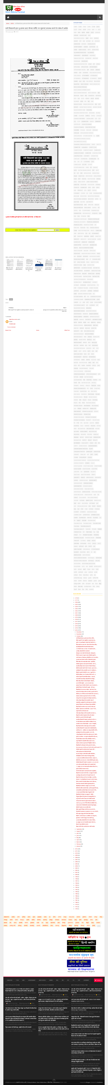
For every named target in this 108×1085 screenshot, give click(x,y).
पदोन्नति (79, 580)
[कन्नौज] (62, 917)
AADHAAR (97, 32)
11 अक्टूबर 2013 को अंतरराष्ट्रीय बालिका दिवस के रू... (87, 766)
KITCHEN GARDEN (78, 296)
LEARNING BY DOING (96, 296)
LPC (87, 305)
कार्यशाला (76, 575)
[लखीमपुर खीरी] (16, 925)
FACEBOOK (94, 213)
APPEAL (98, 64)
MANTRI (76, 319)
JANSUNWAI (83, 290)
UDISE (12, 23)
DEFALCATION (87, 173)
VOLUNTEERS (77, 566)
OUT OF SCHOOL (88, 377)
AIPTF (89, 49)
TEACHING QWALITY (79, 529)
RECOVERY (76, 431)
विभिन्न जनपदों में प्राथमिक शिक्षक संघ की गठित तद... (86, 781)
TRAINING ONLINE (89, 537)
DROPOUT (80, 190)
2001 (76, 872)
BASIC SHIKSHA (84, 84)
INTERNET (76, 285)
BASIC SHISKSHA (92, 92)
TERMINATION (77, 532)
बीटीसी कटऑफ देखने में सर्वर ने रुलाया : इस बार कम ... (86, 668)
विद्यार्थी (75, 589)
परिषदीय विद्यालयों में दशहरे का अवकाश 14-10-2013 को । (87, 762)
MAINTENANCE (77, 313)
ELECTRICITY (89, 201)
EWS (80, 210)
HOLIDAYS (85, 256)
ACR (84, 41)
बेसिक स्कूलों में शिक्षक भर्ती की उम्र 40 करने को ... (86, 809)
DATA (75, 170)
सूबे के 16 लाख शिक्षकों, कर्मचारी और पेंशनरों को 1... (86, 642)
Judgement (86, 980)
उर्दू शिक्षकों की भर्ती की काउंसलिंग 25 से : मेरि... (85, 732)
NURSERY (88, 365)
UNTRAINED (83, 543)
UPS (86, 546)
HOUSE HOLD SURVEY (95, 256)
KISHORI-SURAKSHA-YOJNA (84, 293)
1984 (76, 898)
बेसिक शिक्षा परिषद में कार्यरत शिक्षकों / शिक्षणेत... (85, 680)
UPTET (90, 546)
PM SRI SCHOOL (93, 397)
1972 (76, 906)
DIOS (75, 181)
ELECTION (76, 201)
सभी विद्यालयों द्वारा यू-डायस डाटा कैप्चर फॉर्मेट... (85, 638)
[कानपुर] (67, 917)
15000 (84, 26)
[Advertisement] (37, 46)
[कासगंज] (81, 917)
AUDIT (99, 78)
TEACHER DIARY (91, 520)
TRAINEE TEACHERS (87, 534)
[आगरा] (31, 917)
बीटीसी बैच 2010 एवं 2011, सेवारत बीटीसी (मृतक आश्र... (87, 760)
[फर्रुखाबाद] (60, 920)
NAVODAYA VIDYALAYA (79, 348)
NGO (85, 354)
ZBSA (93, 569)
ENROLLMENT (87, 207)
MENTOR (76, 328)
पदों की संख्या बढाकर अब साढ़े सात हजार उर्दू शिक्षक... (86, 770)
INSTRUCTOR (96, 276)
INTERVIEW (83, 285)
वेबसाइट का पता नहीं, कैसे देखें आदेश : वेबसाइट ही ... (86, 653)
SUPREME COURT (95, 514)
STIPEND (91, 509)
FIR (95, 224)
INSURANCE (90, 279)
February (79, 844)
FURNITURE (98, 230)
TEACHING (76, 526)
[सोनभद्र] (85, 925)
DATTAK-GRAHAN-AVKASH (84, 170)
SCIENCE (87, 463)
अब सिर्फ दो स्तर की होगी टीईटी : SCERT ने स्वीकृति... (86, 723)
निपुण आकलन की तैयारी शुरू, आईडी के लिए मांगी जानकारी (18, 1027)
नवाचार (75, 580)
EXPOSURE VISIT (87, 213)
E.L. (87, 193)
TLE (94, 532)
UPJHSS (76, 546)
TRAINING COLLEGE (79, 537)
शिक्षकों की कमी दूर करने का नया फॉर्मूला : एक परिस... (86, 777)
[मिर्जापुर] (66, 923)
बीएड (100, 583)
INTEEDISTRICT (78, 282)
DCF (78, 173)
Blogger (88, 1082)
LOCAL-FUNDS (97, 302)
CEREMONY (98, 121)
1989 (76, 893)
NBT (94, 348)
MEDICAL (93, 322)
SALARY (91, 448)
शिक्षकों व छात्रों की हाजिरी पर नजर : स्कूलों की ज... (86, 672)
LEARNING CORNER (78, 299)
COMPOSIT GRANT (88, 150)
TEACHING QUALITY (86, 526)
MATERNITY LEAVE (97, 319)
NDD (93, 351)
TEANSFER (88, 529)
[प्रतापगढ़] (48, 920)
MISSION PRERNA (89, 334)
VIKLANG (97, 560)
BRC (89, 101)
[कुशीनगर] (87, 917)
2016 (76, 623)
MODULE (89, 339)
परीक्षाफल (85, 580)
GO (89, 233)
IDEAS (87, 262)
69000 (87, 32)
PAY (79, 382)
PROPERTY (88, 420)
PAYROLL (82, 385)
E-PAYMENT (76, 193)
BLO (79, 98)
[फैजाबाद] (73, 920)
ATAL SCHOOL (77, 75)
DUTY (89, 190)
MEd (88, 322)
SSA (78, 509)
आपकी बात (91, 572)
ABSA (91, 38)
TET (84, 532)
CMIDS (93, 144)
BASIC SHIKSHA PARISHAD (80, 87)
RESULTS (95, 440)
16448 (88, 26)
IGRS (84, 265)
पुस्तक (99, 580)
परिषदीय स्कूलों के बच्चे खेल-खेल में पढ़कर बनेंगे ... (85, 749)
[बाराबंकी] (23, 923)
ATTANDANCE (94, 75)
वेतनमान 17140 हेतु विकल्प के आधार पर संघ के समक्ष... (87, 779)
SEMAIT (93, 474)
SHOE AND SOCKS (89, 489)
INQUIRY (84, 273)
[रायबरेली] (101, 923)
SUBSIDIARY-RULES (92, 512)
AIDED (75, 49)
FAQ (79, 216)
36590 (84, 29)
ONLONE (91, 368)
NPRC (90, 362)
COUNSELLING (92, 158)
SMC (75, 503)
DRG (75, 190)
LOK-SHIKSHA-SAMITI (79, 305)
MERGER (82, 328)
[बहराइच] (8, 923)
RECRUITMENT (83, 431)
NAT (90, 345)
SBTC (91, 454)
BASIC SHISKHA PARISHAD (80, 92)
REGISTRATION (92, 431)
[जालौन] (30, 920)
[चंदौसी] (18, 920)
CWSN (87, 167)
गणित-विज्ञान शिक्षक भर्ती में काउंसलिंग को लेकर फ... (86, 713)
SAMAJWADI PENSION (79, 451)
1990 (76, 891)
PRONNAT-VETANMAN (79, 420)
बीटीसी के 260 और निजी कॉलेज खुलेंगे (83, 717)
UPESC (89, 543)
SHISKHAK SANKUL (87, 486)
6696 (75, 32)
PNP (80, 400)
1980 (76, 902)
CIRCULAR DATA (78, 135)
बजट (93, 583)
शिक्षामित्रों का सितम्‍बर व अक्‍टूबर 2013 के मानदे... (85, 785)
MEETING (95, 325)
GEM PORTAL (81, 233)
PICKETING (97, 388)
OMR (98, 365)
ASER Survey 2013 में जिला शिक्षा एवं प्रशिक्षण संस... (86, 802)
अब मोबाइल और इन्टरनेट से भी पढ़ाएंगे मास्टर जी (85, 775)
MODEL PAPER (82, 339)
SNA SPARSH (85, 503)
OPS (99, 374)
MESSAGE (87, 328)
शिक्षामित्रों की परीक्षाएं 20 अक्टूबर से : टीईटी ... (85, 794)
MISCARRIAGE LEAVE (89, 331)
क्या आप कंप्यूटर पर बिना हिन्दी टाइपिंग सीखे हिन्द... (85, 753)
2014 (76, 628)
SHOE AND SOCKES (78, 489)
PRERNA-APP (93, 408)
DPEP (93, 187)
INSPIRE (98, 273)
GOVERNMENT (95, 233)
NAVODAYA (95, 345)
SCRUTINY (76, 471)
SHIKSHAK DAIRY (78, 483)
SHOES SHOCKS (88, 494)
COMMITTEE (77, 147)
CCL (75, 121)
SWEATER (89, 517)
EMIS (85, 204)
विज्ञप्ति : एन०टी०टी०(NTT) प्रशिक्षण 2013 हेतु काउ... (86, 815)
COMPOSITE (97, 150)
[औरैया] (56, 917)
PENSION (93, 385)
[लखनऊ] (8, 925)
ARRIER (75, 72)
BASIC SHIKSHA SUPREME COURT (82, 90)
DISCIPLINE (83, 184)
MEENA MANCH (88, 325)
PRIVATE (96, 411)
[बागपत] (17, 923)
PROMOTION (87, 414)
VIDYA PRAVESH (86, 555)
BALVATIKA (76, 84)
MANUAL (82, 319)
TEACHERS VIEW (97, 523)
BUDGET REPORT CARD (79, 110)
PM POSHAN (91, 394)
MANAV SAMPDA (78, 316)
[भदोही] (40, 923)
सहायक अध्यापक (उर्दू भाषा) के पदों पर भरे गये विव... (86, 696)
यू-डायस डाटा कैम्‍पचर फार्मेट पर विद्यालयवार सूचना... (86, 659)
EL (100, 199)
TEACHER (84, 520)
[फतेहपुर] (53, 920)
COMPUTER (88, 153)
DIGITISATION (91, 179)
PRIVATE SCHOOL (78, 414)
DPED (89, 187)
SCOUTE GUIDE (86, 468)
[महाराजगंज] (56, 923)
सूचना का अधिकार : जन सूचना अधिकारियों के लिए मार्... (87, 736)
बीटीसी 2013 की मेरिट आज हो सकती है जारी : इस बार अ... (87, 693)
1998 (76, 878)
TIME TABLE (89, 532)
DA (91, 167)
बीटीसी (75, 586)
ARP (88, 69)
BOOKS (97, 98)
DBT (93, 170)
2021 (76, 613)
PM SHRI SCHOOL (78, 397)
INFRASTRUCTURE (95, 270)
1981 (76, 900)
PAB (84, 379)
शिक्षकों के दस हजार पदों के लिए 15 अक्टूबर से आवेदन (86, 773)
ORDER (81, 377)
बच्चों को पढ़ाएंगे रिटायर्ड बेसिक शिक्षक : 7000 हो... (85, 676)
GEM (75, 233)
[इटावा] (36, 917)
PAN (100, 379)
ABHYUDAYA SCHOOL (79, 38)
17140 (93, 26)
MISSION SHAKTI (78, 336)
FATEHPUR (83, 216)
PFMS (91, 388)
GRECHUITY (83, 239)
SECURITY (93, 471)
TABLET (78, 520)
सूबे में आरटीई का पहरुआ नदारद (82, 768)
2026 (76, 602)
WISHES (80, 569)
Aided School (42, 980)
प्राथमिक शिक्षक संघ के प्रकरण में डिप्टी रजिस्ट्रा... (86, 666)
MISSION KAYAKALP (79, 334)
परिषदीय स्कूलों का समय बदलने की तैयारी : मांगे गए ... (86, 663)
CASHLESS (98, 115)
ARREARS (98, 69)
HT (90, 259)
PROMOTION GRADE (79, 417)
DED (81, 173)
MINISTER (93, 328)
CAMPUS (87, 115)
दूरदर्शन (89, 578)
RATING (98, 425)
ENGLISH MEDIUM (78, 207)
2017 (76, 621)
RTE (96, 443)
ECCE (91, 193)
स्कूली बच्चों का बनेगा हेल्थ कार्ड (82, 710)
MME (85, 336)
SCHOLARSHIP (82, 457)
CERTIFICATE (77, 124)
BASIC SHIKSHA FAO (95, 84)
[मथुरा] (49, 923)
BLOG (82, 98)
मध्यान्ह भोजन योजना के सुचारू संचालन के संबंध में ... (86, 800)
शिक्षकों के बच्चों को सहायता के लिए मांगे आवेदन (85, 715)
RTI (99, 443)
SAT (88, 454)
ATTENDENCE (93, 78)
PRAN (83, 402)
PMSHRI (76, 400)
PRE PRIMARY (87, 405)
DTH (85, 190)
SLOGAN (76, 500)
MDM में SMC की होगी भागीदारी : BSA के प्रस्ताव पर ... (87, 685)
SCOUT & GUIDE (78, 466)
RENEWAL (76, 437)
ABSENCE (96, 38)
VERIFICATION (77, 555)
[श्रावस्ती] (41, 925)
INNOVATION (77, 273)
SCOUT (92, 463)
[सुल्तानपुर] (79, 925)
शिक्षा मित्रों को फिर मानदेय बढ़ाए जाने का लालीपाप (85, 725)
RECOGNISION (81, 428)
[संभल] (54, 925)
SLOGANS (82, 500)
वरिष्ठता (97, 586)
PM (89, 391)
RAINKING (76, 425)
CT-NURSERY (87, 161)
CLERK (97, 135)
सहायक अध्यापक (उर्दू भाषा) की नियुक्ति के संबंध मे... (86, 743)
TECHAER (94, 529)
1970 (76, 908)
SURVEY (76, 517)
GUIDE (99, 239)
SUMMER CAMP (77, 514)
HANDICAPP (91, 242)
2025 (76, 604)
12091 (75, 26)
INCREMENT (87, 270)
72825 (92, 32)
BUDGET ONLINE (97, 107)
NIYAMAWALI (92, 357)
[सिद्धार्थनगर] (67, 925)
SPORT (93, 506)
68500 (83, 32)
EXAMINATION (77, 213)
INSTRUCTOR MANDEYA (80, 279)
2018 (76, 619)
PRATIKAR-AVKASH (90, 402)
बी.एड (96, 583)
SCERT (96, 454)
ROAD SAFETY (85, 443)
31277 (75, 29)
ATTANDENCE (77, 78)
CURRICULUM (77, 164)
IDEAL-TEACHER (81, 262)
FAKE (100, 213)
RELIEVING (83, 434)
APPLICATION (84, 67)
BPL (85, 101)
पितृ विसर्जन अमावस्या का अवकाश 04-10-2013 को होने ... (87, 811)
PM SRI (85, 397)
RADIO (97, 423)
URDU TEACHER (77, 549)
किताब (80, 575)
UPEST (99, 543)
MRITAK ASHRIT (78, 342)
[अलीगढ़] (26, 917)
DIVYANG (98, 184)
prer (75, 408)
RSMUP (91, 443)
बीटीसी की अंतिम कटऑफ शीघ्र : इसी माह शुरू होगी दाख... (87, 788)
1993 (76, 887)
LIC (80, 302)
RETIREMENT (77, 443)
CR (98, 158)
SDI (81, 471)
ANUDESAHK (77, 61)
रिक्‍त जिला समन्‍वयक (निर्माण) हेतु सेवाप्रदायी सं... (85, 783)
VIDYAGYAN (99, 557)
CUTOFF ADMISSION (79, 167)
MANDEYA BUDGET (94, 316)
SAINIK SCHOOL (83, 445)
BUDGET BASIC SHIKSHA (86, 107)
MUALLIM (94, 342)
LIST (87, 302)
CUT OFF (84, 164)
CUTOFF (90, 164)
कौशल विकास (86, 575)
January (78, 846)
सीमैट (87, 589)
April (78, 839)
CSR (78, 161)
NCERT (75, 351)
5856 (93, 29)
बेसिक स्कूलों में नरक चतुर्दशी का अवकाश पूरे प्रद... (86, 640)
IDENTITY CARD (95, 262)
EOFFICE (94, 207)
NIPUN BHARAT (77, 357)
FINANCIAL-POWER (88, 224)
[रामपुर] (94, 923)
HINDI (98, 253)
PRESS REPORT (77, 411)
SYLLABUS (95, 517)
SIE (98, 494)
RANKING (87, 425)
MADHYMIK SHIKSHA (91, 311)
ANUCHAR (95, 58)
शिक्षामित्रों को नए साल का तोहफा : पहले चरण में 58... (86, 689)
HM (75, 256)
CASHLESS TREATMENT (79, 118)
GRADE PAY (80, 236)
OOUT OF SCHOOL (78, 371)
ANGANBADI (85, 55)
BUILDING (89, 110)
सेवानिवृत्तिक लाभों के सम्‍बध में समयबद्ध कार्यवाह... (85, 755)
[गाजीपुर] (98, 917)
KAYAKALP (96, 290)
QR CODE (86, 423)
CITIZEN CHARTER (87, 135)
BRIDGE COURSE (78, 104)
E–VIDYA (83, 193)
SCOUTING (94, 468)
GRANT (92, 236)
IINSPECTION (90, 265)
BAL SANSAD (89, 81)
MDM (84, 322)
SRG (75, 509)
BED (99, 92)
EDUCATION (83, 196)
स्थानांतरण (91, 589)
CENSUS (92, 121)
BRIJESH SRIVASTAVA (88, 104)
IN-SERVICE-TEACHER (87, 268)
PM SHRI (98, 394)
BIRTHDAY (98, 95)
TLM (98, 532)
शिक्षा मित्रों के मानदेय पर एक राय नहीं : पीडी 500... (86, 706)
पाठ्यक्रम (90, 580)
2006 (76, 861)
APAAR (89, 64)
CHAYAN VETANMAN (86, 124)
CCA (96, 118)
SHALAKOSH (98, 477)
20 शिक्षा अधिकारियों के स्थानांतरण (83, 651)
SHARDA (76, 480)
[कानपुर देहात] (75, 917)
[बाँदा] (12, 923)
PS (74, 423)
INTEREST (94, 282)
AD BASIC (97, 41)
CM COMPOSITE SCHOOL (80, 141)
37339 (88, 29)
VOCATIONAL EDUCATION (88, 563)
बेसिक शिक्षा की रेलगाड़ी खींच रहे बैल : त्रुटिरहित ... (86, 661)
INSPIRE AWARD (78, 276)
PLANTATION (83, 391)
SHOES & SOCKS (86, 491)
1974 (76, 904)
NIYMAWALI (77, 359)
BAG (84, 81)
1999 (76, 876)
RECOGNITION (90, 428)
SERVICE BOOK (89, 477)
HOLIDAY (79, 256)
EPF (98, 207)
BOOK (92, 98)
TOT (80, 534)
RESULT (90, 440)
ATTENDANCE (85, 78)
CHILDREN (76, 130)
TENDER (100, 529)
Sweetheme (100, 1082)
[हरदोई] (96, 925)
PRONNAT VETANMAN (91, 417)
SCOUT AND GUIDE (88, 466)
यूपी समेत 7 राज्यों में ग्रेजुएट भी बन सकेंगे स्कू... (85, 817)
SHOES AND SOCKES (96, 491)
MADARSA (88, 308)
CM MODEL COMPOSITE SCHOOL (82, 144)
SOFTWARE (92, 503)
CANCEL (93, 115)
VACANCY (76, 552)
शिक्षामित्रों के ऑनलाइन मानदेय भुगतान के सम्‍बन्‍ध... (86, 745)
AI (97, 46)
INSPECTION (91, 273)
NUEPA (83, 365)
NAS (86, 345)
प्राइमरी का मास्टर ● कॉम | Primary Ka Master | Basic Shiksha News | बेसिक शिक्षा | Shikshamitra (37, 1082)
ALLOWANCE (91, 52)
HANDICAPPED (77, 245)
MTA (89, 342)
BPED (81, 101)
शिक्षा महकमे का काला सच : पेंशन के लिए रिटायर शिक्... (86, 644)
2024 (76, 606)
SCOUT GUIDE (98, 466)
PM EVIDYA (84, 394)
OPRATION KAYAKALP (91, 374)
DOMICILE (76, 187)
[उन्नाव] (47, 917)
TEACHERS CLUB (78, 523)
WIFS (75, 569)
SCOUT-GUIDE (77, 468)
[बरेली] (82, 920)
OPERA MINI (88, 371)
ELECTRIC (82, 201)
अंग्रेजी (75, 572)
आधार (86, 572)
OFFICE (94, 365)
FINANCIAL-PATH (78, 224)
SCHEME (76, 457)
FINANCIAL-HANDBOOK (93, 222)
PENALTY (88, 385)
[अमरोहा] (15, 917)
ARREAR (92, 69)
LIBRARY (76, 302)
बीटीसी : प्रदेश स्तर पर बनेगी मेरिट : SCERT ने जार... (86, 708)
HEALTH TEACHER (78, 250)
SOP (97, 503)
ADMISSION (77, 44)
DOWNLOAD (84, 187)
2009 (76, 855)
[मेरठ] (84, 923)
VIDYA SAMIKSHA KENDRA (80, 557)
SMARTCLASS (97, 500)
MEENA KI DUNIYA (78, 325)
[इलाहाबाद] (42, 917)
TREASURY (76, 540)
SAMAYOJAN (89, 451)
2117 (76, 600)
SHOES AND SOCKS (78, 494)
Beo (57, 980)
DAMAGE (95, 167)
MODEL (76, 339)
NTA (97, 362)
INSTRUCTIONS (87, 276)
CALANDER (81, 115)
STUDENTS (83, 512)
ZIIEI (97, 569)
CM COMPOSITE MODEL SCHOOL (82, 138)
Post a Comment (11, 327)
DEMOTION (81, 176)
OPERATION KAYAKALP (79, 374)
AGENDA (86, 46)
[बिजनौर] (29, 923)
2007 (76, 859)
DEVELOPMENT (97, 176)
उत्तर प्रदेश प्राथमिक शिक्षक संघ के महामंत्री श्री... (86, 764)
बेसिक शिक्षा (80, 586)
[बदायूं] (77, 920)
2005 (76, 864)
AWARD (76, 81)
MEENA (98, 322)
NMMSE (88, 359)
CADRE (75, 115)
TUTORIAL (83, 540)
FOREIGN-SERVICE (94, 227)
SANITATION (97, 451)
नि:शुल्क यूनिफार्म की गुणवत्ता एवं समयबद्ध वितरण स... (86, 796)
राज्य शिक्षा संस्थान (87, 586)
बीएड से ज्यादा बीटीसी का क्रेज (82, 824)
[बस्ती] (98, 920)
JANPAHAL (76, 290)
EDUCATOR (90, 199)
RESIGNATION (77, 440)
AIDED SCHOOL (82, 49)
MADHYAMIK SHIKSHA (79, 311)
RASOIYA (93, 425)
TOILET (76, 534)
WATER (91, 566)
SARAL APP (83, 454)
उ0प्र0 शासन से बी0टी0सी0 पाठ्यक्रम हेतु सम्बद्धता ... (86, 805)
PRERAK (79, 408)
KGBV (75, 293)
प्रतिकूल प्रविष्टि (77, 583)
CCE (99, 118)
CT (81, 161)
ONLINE (76, 368)
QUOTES (92, 423)
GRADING (86, 236)
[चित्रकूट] (25, 920)
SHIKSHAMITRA (78, 486)
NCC (97, 348)
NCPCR (84, 351)
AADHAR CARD (83, 35)
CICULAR (82, 130)
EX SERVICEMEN (86, 210)
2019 (76, 617)
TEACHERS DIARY (87, 523)
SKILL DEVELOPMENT (93, 497)
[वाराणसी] (28, 925)
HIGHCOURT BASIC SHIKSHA (88, 253)
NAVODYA (88, 348)
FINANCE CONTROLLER (93, 219)
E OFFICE (94, 190)
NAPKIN (82, 345)
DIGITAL (84, 179)
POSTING (95, 400)
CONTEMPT (86, 156)
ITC (98, 285)
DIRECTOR (76, 184)
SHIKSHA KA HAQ (83, 480)
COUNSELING (84, 158)
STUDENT (76, 512)
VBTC (88, 552)
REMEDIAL (95, 434)
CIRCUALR (95, 130)
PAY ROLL (94, 382)
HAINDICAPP (77, 242)
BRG (92, 101)
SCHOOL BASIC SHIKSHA (80, 460)
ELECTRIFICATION (78, 204)
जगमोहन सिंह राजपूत (78, 578)
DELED (75, 176)
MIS (82, 331)
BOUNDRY (76, 101)
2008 (76, 857)
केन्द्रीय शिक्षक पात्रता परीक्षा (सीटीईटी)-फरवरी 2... (86, 738)
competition (84, 147)
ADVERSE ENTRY (91, 44)
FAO (75, 216)
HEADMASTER (93, 245)
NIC (89, 354)
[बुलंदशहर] (35, 923)
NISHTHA (85, 357)
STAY (82, 509)
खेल (95, 575)
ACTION (88, 41)
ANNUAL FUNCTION (79, 58)
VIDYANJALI (91, 560)
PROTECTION (96, 420)
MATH (75, 322)
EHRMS (96, 199)
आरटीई (95, 572)
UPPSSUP (81, 546)
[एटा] (51, 917)
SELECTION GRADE (85, 474)
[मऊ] (44, 923)
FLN (88, 227)
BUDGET (76, 107)
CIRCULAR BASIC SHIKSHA (86, 133)
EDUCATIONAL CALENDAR (80, 199)
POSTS (75, 402)
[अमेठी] (20, 917)
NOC (99, 359)
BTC (99, 104)
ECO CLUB (76, 196)
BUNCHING (92, 112)
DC (74, 173)
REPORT (82, 437)
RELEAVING (76, 434)
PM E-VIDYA (94, 391)
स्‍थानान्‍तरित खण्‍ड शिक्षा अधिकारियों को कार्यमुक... (85, 678)
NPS (94, 362)
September (79, 829)
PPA (80, 402)
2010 (76, 853)
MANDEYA (86, 316)
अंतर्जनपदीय (80, 572)
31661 (79, 29)
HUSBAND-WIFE (96, 259)
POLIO (89, 400)
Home (7, 23)
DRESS (97, 187)
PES (88, 388)
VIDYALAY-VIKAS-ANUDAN (80, 560)
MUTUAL (76, 345)
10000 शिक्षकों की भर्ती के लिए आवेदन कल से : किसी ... (87, 734)
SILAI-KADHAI (82, 497)
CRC (75, 161)
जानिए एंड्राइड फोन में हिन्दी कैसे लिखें (83, 751)
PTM (78, 423)
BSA (96, 104)
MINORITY (76, 331)
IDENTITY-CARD (78, 265)
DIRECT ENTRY (81, 181)
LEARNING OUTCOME (90, 299)
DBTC (97, 170)
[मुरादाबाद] (80, 923)
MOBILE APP (96, 336)
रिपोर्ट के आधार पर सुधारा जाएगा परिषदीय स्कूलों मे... (86, 655)
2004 (76, 866)
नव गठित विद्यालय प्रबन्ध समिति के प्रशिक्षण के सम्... (86, 721)
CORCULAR (76, 158)
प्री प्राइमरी (88, 583)
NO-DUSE (93, 359)
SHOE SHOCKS (77, 491)
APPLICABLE (77, 67)
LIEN (84, 302)
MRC (94, 339)
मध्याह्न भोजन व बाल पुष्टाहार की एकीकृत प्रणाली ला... (86, 698)
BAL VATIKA (97, 81)
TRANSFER (98, 537)
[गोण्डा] (103, 917)
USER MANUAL (86, 549)
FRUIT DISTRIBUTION (83, 230)
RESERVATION (97, 437)
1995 (76, 885)
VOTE (83, 566)
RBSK (75, 428)
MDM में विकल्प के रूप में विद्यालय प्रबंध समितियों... (86, 704)
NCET (80, 351)
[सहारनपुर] (60, 925)
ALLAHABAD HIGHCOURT (80, 52)
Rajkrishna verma (13, 319)
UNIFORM (76, 543)
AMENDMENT (77, 55)
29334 (97, 26)
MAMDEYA (85, 313)
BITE (75, 98)
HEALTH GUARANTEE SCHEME (86, 247)
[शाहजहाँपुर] (35, 925)
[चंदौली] (13, 920)
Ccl (73, 980)
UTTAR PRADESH (95, 549)
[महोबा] (60, 923)
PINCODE (76, 391)
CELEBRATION (85, 121)
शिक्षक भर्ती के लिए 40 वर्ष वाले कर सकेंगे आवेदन (85, 826)
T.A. (100, 517)
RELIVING (89, 434)
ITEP (75, 288)
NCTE (89, 351)
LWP (97, 305)
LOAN (91, 302)
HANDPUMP (85, 245)
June (78, 835)
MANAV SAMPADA (93, 313)
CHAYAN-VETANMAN (79, 127)
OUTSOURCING (78, 379)
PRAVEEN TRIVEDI (78, 405)
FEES (88, 216)
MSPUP (85, 342)
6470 (99, 29)
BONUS (87, 98)
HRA (87, 259)
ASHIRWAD (85, 72)
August (78, 831)
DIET (79, 179)
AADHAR (76, 35)
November (79, 634)
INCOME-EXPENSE (78, 270)
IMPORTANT (77, 268)
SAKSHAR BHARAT (92, 445)
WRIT (84, 569)
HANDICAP (84, 242)
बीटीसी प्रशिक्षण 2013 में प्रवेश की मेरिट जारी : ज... (86, 674)
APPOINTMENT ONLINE (79, 69)
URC (94, 546)
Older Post (67, 330)
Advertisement (31, 980)
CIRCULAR (76, 133)
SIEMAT (76, 497)
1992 (76, 889)
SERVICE (83, 477)
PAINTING (89, 379)
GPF (75, 236)
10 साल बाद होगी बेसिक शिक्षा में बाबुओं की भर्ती (85, 792)
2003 (76, 868)
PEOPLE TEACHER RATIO (79, 388)
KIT (94, 293)
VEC (95, 552)
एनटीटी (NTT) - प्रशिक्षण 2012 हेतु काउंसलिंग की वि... (87, 730)
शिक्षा (83, 589)
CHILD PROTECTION (90, 127)
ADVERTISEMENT (78, 46)
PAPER (75, 382)
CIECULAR (88, 130)
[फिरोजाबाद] (67, 920)
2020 (76, 615)
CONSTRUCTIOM (96, 153)
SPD (75, 506)
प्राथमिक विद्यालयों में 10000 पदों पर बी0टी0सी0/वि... (86, 728)
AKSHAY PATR (95, 49)
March (78, 842)
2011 (76, 851)
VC (91, 552)
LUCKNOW (92, 305)
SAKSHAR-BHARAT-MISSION (81, 448)
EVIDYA (75, 210)
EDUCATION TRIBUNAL (93, 196)
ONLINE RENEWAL (83, 368)
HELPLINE (86, 250)
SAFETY (76, 445)
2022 (76, 610)
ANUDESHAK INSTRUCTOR (80, 64)
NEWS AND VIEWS (78, 354)
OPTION (76, 377)
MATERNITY (88, 319)
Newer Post (8, 330)
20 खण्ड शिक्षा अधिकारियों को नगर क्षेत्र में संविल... (86, 820)
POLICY (84, 400)
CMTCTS (99, 144)
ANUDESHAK (84, 61)
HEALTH (76, 247)
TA (74, 520)
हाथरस (98, 926)
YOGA (88, 569)
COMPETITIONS (78, 150)
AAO (89, 35)
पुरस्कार (95, 580)
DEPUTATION (89, 176)
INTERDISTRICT (87, 282)
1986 (76, 896)
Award (51, 980)
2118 (76, 598)
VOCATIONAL (77, 563)
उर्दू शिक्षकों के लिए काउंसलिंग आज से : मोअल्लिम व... (86, 670)
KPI (85, 296)
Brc (63, 980)
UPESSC (94, 543)
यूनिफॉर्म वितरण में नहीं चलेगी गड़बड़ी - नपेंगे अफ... (85, 687)
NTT (79, 365)
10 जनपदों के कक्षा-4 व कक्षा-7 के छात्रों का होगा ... (86, 648)
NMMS (83, 359)
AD (92, 41)
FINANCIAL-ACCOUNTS (79, 222)
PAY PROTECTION (86, 382)
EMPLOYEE (90, 204)
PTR (81, 423)
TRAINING (96, 534)
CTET (92, 161)
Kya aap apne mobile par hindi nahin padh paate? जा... (89, 747)
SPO (90, 506)
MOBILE (90, 336)
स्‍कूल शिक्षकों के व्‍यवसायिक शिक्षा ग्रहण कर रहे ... (85, 740)
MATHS (80, 322)
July (77, 833)
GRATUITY (76, 239)
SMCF (79, 503)
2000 (76, 874)
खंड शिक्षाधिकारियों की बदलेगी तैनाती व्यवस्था (84, 646)
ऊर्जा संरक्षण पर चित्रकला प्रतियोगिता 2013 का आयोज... (87, 657)
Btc (68, 980)
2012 (76, 849)
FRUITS (92, 230)
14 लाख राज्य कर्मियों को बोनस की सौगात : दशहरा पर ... (87, 758)
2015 (76, 625)
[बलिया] (93, 920)
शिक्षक (79, 589)
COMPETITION (92, 147)
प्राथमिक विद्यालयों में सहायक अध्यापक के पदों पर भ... (86, 719)
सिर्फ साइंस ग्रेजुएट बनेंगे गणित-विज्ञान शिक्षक (85, 813)
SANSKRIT (76, 454)
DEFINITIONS (95, 173)
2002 (76, 870)
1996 (76, 883)
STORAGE (97, 509)
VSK (87, 566)
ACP (80, 41)
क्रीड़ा (91, 575)
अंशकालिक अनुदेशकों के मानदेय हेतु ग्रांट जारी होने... (86, 702)
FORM (75, 230)
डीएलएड (85, 578)
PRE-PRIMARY (95, 405)
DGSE (75, 179)
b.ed (80, 81)
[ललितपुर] (22, 925)
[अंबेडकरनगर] (10, 917)
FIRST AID (76, 227)
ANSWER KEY (88, 58)
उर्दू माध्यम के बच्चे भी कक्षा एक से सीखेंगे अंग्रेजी (85, 798)
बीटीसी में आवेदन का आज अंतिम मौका (83, 807)
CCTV (78, 121)
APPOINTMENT (93, 67)
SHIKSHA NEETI (93, 480)
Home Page (9, 980)
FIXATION (82, 227)
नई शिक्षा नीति (95, 578)
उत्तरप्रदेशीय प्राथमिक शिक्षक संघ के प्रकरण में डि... (86, 790)
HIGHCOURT (77, 253)
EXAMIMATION (95, 210)
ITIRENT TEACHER (93, 288)
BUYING (98, 112)
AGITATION (92, 46)
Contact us (99, 980)
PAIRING (95, 379)
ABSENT (76, 41)
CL (94, 135)
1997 (76, 881)
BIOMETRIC (91, 95)
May (78, 837)
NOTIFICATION (83, 362)
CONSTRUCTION (78, 156)
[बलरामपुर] (88, 920)
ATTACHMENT (85, 75)
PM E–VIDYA (77, 394)
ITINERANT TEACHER (83, 288)
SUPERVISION (86, 514)
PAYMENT (76, 385)
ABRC (87, 38)
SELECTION (76, 474)
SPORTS (99, 506)
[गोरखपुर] (8, 920)
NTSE (75, 365)
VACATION (82, 552)
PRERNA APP (86, 408)
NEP (96, 351)
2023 (76, 608)
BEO (86, 95)
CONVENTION (94, 156)
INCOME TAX (96, 268)
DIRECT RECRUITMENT (92, 181)
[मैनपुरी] (89, 923)
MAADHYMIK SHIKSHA (79, 308)
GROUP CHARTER (92, 239)
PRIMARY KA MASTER (87, 411)
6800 (79, 32)
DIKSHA (98, 179)
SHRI (95, 494)
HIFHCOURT (93, 250)
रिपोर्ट (94, 586)
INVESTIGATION (91, 285)
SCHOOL (90, 457)
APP (94, 64)
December (79, 632)
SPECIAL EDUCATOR (82, 506)
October (79, 636)
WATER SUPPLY (97, 566)
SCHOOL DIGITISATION (93, 460)
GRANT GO (98, 236)
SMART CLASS (89, 500)
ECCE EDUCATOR (97, 193)
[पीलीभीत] (41, 920)
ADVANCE (84, 44)
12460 (79, 26)
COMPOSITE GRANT (79, 153)
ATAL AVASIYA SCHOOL (95, 72)
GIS (86, 233)
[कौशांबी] (92, 917)
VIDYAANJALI (91, 557)
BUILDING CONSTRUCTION (81, 112)
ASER (80, 72)
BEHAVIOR (76, 95)
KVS (88, 296)
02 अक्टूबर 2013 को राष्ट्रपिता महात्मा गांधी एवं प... (86, 822)
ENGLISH (97, 204)
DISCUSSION (91, 184)
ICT (75, 262)
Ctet (79, 980)
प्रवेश (83, 583)
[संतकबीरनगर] (49, 925)
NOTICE (76, 362)
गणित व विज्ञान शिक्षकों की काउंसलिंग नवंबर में (85, 700)
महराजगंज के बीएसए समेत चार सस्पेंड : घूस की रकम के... (87, 691)
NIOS (92, 354)
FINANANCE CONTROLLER (80, 219)
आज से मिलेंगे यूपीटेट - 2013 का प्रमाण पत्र (84, 683)
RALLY (81, 425)
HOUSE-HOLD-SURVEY (79, 259)
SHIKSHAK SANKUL (88, 483)
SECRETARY (86, 471)
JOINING (90, 290)
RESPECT (84, 440)
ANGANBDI (92, 55)
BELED (81, 95)
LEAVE (98, 299)
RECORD (97, 428)
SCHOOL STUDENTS (79, 463)
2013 (76, 630)
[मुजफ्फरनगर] (74, 923)
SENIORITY (76, 477)
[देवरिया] (35, 920)
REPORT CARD (88, 437)
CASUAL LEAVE (89, 118)
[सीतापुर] (72, 925)
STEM (86, 509)
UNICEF (93, 540)
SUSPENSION (82, 517)
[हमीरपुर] (90, 925)
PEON (98, 385)
